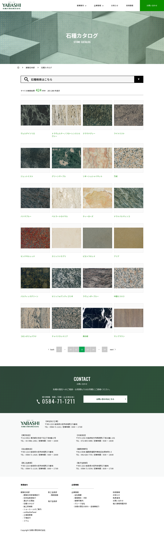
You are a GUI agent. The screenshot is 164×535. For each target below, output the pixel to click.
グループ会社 (79, 503)
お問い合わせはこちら (105, 399)
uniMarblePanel (30, 512)
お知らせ (114, 5)
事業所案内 (78, 500)
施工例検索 (28, 506)
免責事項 (116, 498)
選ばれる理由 (29, 500)
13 (88, 349)
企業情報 (75, 492)
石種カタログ (29, 503)
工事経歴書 (28, 515)
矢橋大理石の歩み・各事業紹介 (86, 506)
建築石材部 (30, 67)
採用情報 (129, 5)
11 (76, 349)
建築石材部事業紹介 (32, 495)
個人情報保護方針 (120, 503)
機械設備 (54, 495)
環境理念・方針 (80, 498)
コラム (26, 520)
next (112, 349)
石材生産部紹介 (30, 498)
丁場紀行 (27, 517)
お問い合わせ (152, 5)
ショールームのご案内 (32, 509)
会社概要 (78, 495)
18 (105, 349)
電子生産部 (52, 501)
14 (93, 349)
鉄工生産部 (52, 492)
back (52, 349)
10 (71, 349)
